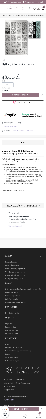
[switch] (5, 414)
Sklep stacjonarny (11, 357)
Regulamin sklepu (11, 292)
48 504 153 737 (9, 400)
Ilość (3, 81)
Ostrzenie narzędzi (12, 361)
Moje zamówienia (11, 330)
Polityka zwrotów (11, 299)
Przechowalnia (10, 327)
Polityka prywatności (12, 296)
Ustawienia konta (11, 334)
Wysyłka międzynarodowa (15, 272)
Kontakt (8, 354)
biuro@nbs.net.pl (15, 226)
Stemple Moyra (20, 15)
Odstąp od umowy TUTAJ (14, 279)
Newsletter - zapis (12, 313)
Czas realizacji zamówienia (15, 275)
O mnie (7, 344)
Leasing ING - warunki (13, 347)
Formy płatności (11, 262)
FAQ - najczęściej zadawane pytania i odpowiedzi (23, 289)
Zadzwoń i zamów (24, 103)
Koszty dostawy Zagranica (15, 269)
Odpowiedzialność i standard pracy (18, 351)
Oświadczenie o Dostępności (15, 302)
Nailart (9, 15)
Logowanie (9, 324)
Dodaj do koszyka (20, 95)
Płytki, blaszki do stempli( (36, 15)
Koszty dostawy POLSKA (14, 265)
